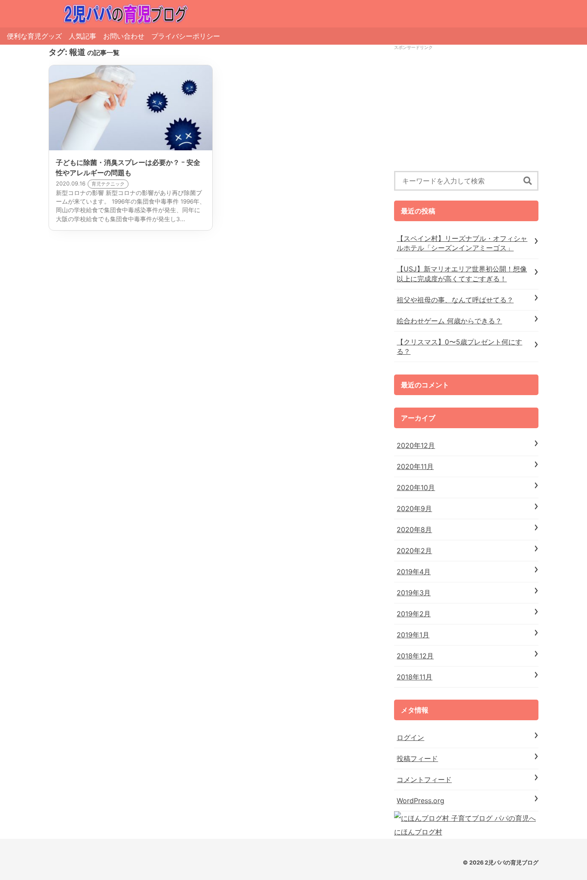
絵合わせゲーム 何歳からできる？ (449, 321)
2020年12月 (416, 445)
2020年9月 (414, 508)
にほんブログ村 (418, 832)
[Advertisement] (466, 111)
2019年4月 (414, 571)
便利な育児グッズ (34, 36)
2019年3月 (414, 592)
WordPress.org (420, 800)
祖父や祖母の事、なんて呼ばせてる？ (455, 299)
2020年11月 (415, 466)
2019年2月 (414, 613)
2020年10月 (416, 487)
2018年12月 (415, 656)
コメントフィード (424, 779)
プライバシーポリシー (185, 36)
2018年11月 (414, 677)
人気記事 (82, 36)
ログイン (410, 737)
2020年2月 (414, 550)
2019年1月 (413, 634)
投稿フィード (417, 758)
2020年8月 (414, 529)
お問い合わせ (123, 36)
